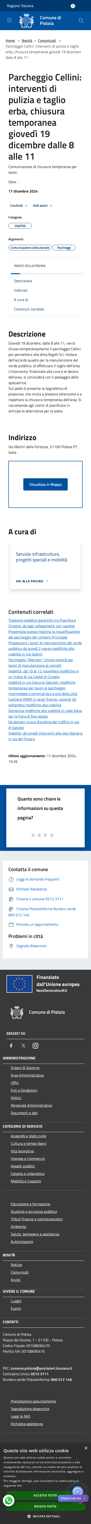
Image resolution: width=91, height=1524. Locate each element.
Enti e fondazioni (24, 1090)
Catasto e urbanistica (27, 1173)
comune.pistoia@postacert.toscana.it (41, 1368)
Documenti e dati (24, 1113)
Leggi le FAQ (20, 1416)
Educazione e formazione (30, 1204)
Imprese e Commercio (28, 1158)
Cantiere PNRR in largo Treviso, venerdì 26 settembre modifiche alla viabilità (42, 702)
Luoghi (16, 1301)
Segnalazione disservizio (30, 1408)
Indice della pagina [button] (30, 265)
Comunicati (47, 40)
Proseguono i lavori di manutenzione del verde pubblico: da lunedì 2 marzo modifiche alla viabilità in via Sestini (45, 648)
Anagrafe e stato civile (28, 1136)
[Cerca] (81, 21)
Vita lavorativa (22, 1151)
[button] (45, 1516)
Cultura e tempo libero (28, 1143)
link (19, 1486)
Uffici (15, 1083)
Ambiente (18, 1226)
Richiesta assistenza (27, 1424)
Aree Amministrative (27, 1075)
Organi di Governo (25, 1067)
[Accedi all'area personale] (72, 6)
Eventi (16, 1308)
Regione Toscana (20, 5)
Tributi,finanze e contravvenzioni (37, 1219)
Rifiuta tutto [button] (45, 1506)
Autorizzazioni (22, 1241)
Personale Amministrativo (31, 1105)
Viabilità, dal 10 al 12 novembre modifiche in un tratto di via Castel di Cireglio (43, 674)
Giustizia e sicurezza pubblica (34, 1211)
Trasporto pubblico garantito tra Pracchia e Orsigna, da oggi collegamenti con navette (42, 623)
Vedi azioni (40, 205)
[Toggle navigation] (9, 20)
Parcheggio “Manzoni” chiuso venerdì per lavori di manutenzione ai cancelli (40, 662)
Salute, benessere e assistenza (35, 1234)
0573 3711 (40, 1374)
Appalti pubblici (23, 1166)
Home (10, 40)
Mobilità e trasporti (26, 1181)
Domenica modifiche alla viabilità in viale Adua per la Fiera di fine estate (45, 713)
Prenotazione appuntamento (33, 1401)
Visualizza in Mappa (45, 484)
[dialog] (45, 1483)
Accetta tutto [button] (45, 1495)
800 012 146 (61, 1379)
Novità (27, 40)
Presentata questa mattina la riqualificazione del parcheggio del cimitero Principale (44, 634)
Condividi (17, 205)
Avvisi (15, 1280)
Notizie (16, 1264)
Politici (16, 1098)
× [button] (86, 1448)
